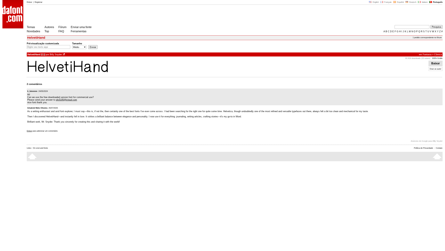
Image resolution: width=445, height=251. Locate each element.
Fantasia (427, 54)
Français (387, 2)
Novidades (33, 31)
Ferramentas (78, 31)
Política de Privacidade (423, 148)
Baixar (435, 63)
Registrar (38, 2)
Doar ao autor (435, 69)
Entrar (29, 2)
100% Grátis (437, 58)
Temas (31, 27)
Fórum (62, 27)
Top (46, 31)
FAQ (61, 31)
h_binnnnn (32, 91)
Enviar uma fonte (81, 27)
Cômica (438, 54)
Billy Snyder (56, 54)
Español (400, 2)
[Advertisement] (90, 15)
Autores (49, 27)
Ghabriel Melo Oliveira (37, 108)
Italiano (424, 2)
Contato (439, 148)
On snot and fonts (40, 148)
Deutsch (412, 2)
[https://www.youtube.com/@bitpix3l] (64, 54)
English (375, 2)
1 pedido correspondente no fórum (427, 37)
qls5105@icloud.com (66, 99)
